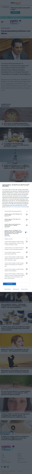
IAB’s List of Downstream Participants (18, 206)
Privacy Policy (24, 289)
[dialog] (16, 237)
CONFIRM (9, 283)
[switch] (26, 214)
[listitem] (16, 211)
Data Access (16, 289)
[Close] (29, 185)
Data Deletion (7, 289)
